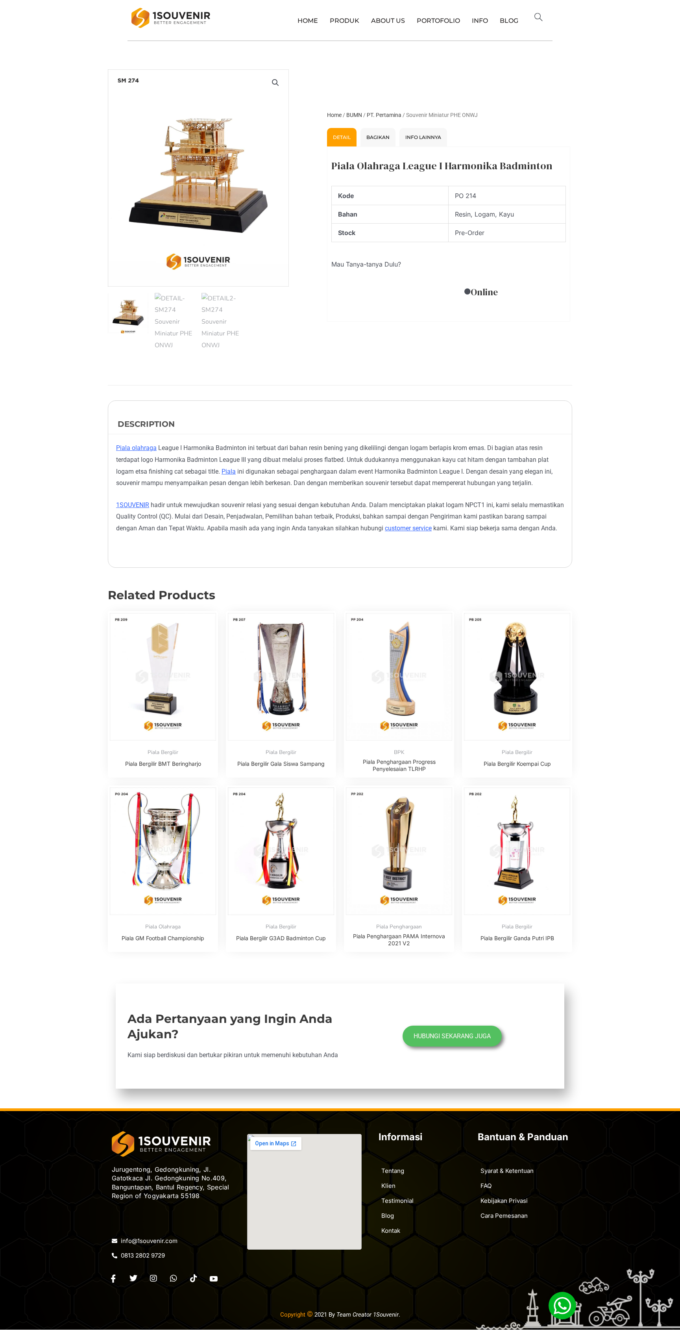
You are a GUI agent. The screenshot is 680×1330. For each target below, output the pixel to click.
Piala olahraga (136, 448)
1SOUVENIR (132, 505)
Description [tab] (146, 424)
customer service (408, 528)
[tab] (342, 137)
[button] (542, 18)
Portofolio (438, 20)
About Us (388, 20)
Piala (229, 471)
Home (308, 20)
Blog (509, 20)
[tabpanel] (448, 234)
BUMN (354, 115)
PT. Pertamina (384, 115)
